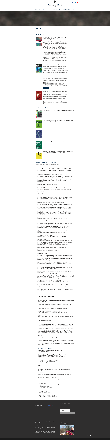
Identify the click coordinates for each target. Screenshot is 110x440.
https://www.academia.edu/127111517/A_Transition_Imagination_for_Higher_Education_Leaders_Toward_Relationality (52, 326)
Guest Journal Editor (45, 31)
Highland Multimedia (72, 438)
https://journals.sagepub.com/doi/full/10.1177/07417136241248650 (59, 84)
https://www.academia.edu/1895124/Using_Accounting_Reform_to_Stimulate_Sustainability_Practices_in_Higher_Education (52, 221)
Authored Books (38, 31)
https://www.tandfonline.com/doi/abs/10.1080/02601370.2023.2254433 (60, 85)
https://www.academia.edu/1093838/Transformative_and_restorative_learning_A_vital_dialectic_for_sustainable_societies (51, 247)
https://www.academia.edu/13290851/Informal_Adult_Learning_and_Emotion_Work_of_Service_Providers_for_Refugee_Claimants (53, 312)
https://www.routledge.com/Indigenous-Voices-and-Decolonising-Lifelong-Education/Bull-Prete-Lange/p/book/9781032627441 (54, 39)
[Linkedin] (75, 2)
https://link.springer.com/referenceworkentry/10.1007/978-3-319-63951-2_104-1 (47, 184)
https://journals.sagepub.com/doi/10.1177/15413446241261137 (58, 83)
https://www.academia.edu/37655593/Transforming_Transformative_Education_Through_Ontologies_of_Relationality (51, 187)
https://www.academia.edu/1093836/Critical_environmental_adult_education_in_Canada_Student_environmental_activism (51, 236)
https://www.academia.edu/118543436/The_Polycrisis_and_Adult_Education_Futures (61, 322)
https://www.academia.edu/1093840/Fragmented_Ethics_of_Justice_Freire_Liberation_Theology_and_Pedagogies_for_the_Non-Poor (52, 284)
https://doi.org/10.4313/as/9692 (40, 181)
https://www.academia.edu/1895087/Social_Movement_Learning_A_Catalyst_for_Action (47, 273)
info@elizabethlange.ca (38, 405)
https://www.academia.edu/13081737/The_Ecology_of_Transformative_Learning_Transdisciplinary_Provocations (50, 202)
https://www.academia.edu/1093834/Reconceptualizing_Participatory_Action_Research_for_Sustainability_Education (51, 232)
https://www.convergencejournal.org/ (45, 322)
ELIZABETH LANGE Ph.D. (55, 4)
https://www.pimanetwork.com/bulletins (43, 352)
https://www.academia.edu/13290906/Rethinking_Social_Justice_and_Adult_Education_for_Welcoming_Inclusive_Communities (52, 308)
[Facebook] (72, 2)
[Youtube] (77, 2)
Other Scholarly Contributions (69, 31)
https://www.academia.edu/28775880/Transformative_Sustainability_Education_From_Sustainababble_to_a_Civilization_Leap (52, 191)
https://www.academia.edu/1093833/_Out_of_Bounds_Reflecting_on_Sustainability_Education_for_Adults (49, 250)
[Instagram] (73, 2)
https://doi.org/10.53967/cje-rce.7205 (65, 168)
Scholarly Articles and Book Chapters (56, 31)
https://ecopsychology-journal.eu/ (65, 174)
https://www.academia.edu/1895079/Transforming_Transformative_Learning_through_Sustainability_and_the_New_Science (52, 218)
